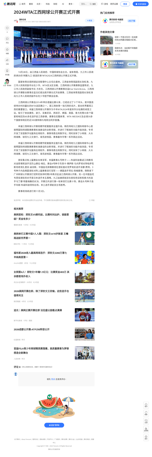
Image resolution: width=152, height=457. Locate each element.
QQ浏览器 (79, 439)
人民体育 (17, 359)
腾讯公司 (51, 449)
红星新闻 (17, 340)
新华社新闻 (18, 320)
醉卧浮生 (17, 244)
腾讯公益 (71, 439)
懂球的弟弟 (18, 225)
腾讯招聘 (64, 439)
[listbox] (54, 283)
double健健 (18, 263)
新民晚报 (17, 301)
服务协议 (35, 439)
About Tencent (26, 439)
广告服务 (57, 439)
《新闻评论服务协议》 (46, 367)
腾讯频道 (87, 439)
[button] (131, 21)
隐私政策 (42, 439)
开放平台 (50, 439)
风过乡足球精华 (19, 282)
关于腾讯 (17, 439)
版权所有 (57, 449)
